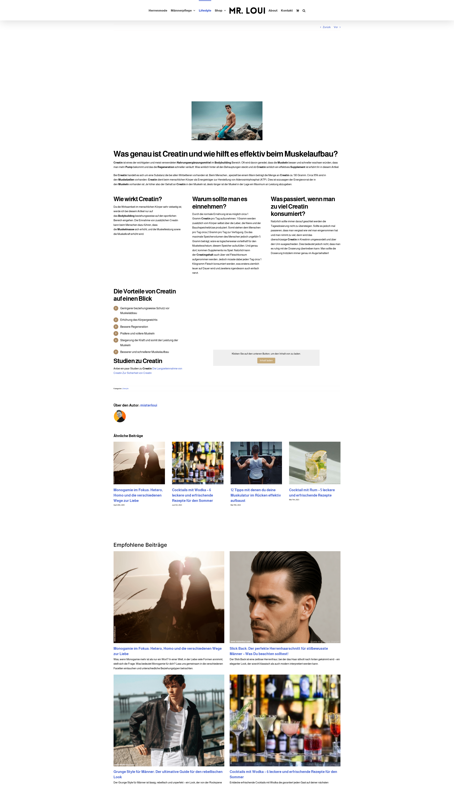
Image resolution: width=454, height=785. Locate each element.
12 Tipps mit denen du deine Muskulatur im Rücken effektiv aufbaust (139, 495)
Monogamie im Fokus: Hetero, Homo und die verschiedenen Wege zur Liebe (255, 495)
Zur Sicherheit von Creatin (137, 372)
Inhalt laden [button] (266, 360)
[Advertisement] (227, 66)
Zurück (327, 27)
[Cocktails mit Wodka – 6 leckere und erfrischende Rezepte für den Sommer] (285, 720)
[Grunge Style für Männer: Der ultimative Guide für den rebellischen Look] (169, 720)
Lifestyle (125, 388)
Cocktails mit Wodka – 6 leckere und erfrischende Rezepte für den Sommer (309, 495)
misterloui (148, 405)
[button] (314, 10)
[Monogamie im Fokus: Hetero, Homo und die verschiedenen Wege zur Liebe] (169, 597)
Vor (336, 27)
